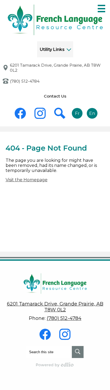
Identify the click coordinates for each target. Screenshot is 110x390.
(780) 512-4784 (25, 81)
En (92, 113)
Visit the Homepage (27, 179)
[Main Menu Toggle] (101, 8)
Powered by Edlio (55, 364)
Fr (77, 113)
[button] (55, 49)
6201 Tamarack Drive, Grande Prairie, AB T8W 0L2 (55, 68)
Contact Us (55, 96)
